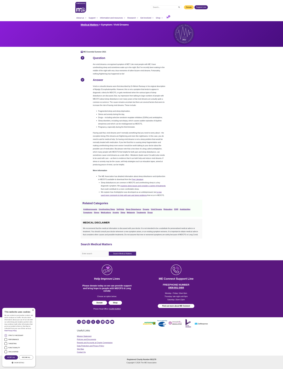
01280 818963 (115, 309)
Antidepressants (90, 209)
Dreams (146, 209)
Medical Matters (89, 24)
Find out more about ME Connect (176, 306)
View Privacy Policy (10, 331)
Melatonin (131, 212)
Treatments (141, 212)
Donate (189, 7)
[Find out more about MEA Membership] (82, 52)
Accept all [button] (11, 357)
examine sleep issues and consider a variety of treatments (143, 186)
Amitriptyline (185, 209)
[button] (85, 18)
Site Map (80, 349)
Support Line (201, 7)
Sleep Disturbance (133, 209)
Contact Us (81, 352)
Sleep (122, 212)
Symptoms (87, 212)
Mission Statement (84, 336)
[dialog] (18, 337)
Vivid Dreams (156, 209)
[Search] (179, 7)
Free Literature (137, 179)
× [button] (33, 310)
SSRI (176, 209)
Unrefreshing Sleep (107, 209)
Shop (115, 303)
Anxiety (116, 212)
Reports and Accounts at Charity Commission (95, 343)
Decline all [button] (26, 357)
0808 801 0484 (176, 287)
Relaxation (167, 209)
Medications (106, 212)
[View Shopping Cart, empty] (167, 17)
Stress (96, 212)
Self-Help (120, 209)
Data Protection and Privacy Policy (90, 346)
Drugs (150, 212)
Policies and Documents (86, 339)
